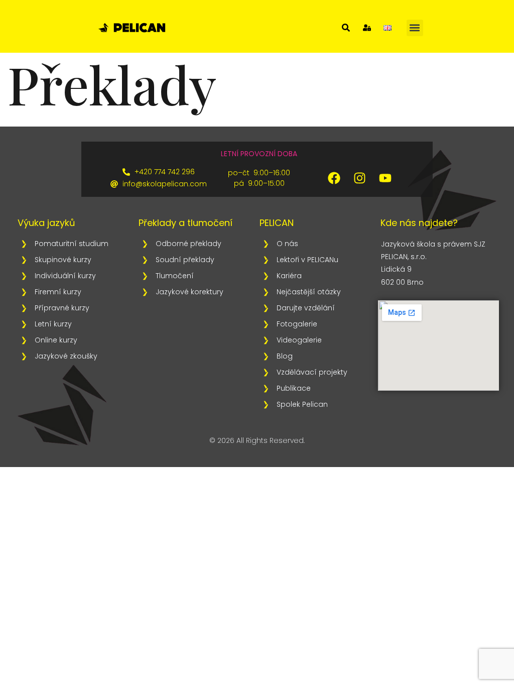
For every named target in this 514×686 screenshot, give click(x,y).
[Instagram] (359, 178)
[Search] (346, 28)
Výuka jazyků (46, 222)
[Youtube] (385, 178)
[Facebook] (333, 178)
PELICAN (277, 222)
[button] (415, 28)
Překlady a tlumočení (185, 222)
